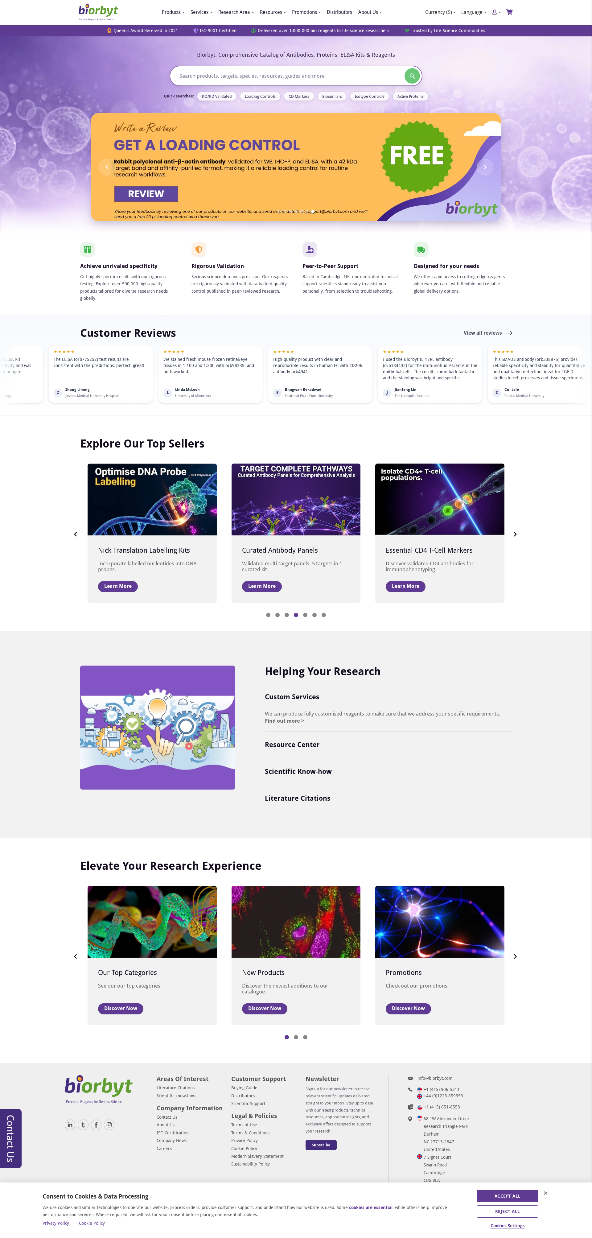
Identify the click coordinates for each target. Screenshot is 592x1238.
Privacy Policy (244, 1140)
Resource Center (292, 745)
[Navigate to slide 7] (312, 211)
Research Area (234, 12)
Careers (164, 1148)
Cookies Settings (508, 1225)
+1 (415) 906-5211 (442, 1089)
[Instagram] (109, 1125)
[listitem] (129, 374)
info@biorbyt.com (435, 1078)
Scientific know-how (176, 1095)
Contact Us (167, 1117)
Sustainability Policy (250, 1164)
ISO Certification (173, 1132)
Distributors (339, 12)
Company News (172, 1140)
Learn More (118, 586)
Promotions (304, 12)
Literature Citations (298, 798)
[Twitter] (83, 1125)
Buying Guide (244, 1087)
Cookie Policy (244, 1148)
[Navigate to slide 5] (301, 211)
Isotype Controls (369, 96)
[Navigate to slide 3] (290, 211)
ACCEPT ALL (508, 1196)
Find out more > (284, 721)
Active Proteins (410, 96)
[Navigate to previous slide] (107, 167)
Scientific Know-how (298, 771)
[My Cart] (509, 12)
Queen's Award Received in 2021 (146, 30)
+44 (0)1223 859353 (443, 1095)
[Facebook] (96, 1125)
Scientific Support (248, 1103)
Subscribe (321, 1145)
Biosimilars (332, 96)
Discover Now (120, 1008)
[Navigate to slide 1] (279, 211)
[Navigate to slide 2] (284, 211)
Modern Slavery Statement (257, 1156)
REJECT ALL (507, 1211)
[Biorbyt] (98, 12)
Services (199, 12)
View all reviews (483, 333)
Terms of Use (244, 1124)
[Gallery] (296, 167)
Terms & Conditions (250, 1132)
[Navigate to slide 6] (307, 211)
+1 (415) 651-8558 (442, 1106)
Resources (271, 12)
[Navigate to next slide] (485, 167)
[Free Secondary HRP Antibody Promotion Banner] (296, 167)
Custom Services (292, 697)
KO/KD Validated (217, 96)
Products (171, 12)
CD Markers (299, 96)
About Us (368, 12)
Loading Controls (260, 96)
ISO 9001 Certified (218, 30)
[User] (496, 12)
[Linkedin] (70, 1125)
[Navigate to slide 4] (296, 211)
